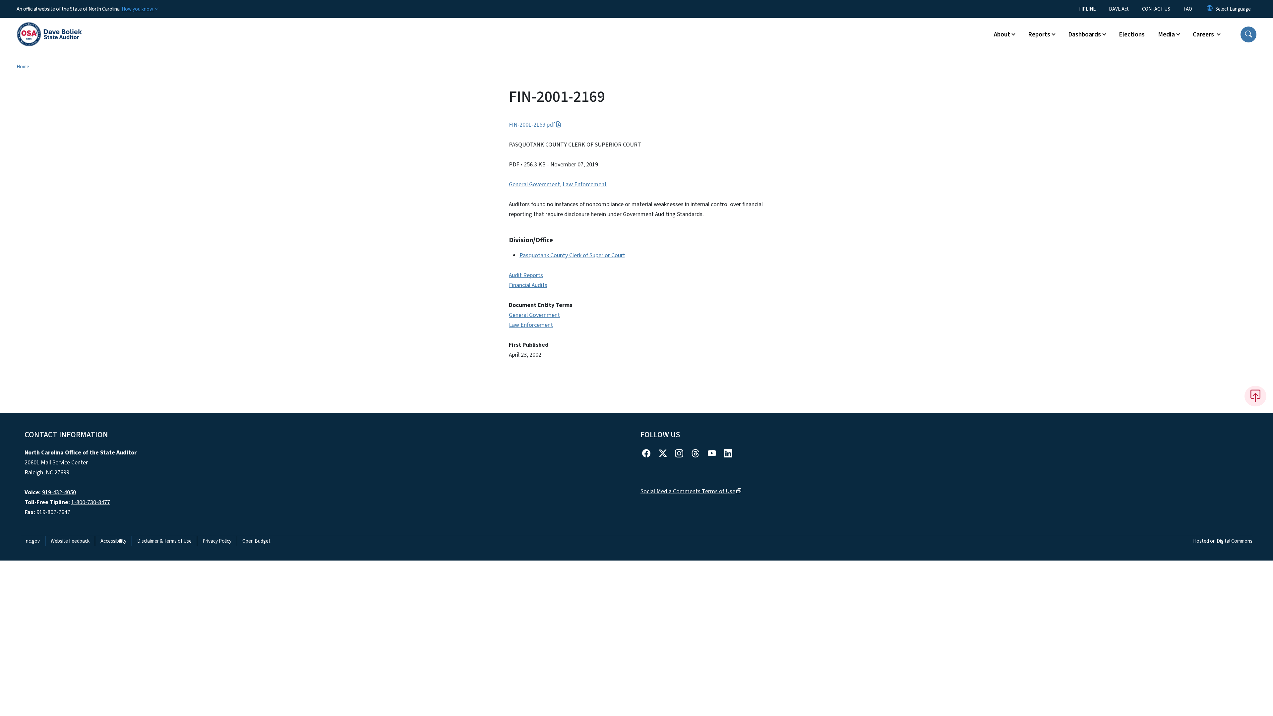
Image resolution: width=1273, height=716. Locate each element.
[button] (1248, 34)
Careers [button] (1204, 34)
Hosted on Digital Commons (1222, 541)
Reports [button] (1039, 34)
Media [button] (1166, 34)
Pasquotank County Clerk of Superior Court (572, 255)
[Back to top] (1255, 396)
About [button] (1002, 34)
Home (23, 66)
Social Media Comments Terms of (687, 491)
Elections (1132, 34)
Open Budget (256, 541)
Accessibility (113, 541)
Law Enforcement (585, 184)
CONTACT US (1156, 9)
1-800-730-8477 (90, 502)
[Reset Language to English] (1210, 9)
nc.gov (33, 541)
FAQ (1187, 9)
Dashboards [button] (1084, 34)
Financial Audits (528, 285)
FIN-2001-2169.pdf (532, 125)
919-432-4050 (59, 492)
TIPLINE (1087, 9)
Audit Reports (526, 275)
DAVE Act (1119, 9)
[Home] (49, 27)
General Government (534, 184)
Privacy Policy (217, 541)
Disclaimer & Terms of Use (164, 541)
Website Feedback (70, 541)
